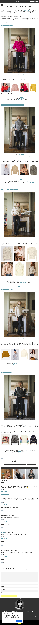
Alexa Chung (21, 99)
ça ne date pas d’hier (27, 10)
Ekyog (19, 286)
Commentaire (4, 571)
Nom (2, 583)
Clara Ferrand (21, 74)
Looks (32, 617)
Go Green (31, 616)
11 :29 (12, 524)
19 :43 (16, 494)
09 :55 (12, 559)
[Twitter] (13, 461)
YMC (14, 365)
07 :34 (16, 550)
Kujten (14, 367)
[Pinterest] (15, 461)
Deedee (19, 1)
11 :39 (17, 507)
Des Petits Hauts (34, 182)
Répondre (3, 491)
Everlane (15, 363)
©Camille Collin (21, 611)
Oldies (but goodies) (26, 618)
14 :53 (12, 532)
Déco (26, 616)
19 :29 (11, 482)
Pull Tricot (7, 280)
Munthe (23, 449)
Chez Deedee (27, 615)
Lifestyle (27, 617)
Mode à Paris (7, 464)
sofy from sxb (4, 494)
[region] (12, 617)
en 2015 (26, 426)
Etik (21, 179)
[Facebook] (11, 461)
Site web (3, 589)
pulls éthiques (13, 464)
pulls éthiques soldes (31, 464)
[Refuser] (37, 622)
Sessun (21, 97)
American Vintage (28, 450)
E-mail (2, 586)
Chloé (2, 532)
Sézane (22, 98)
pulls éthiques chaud (21, 464)
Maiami (19, 451)
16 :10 (11, 541)
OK (19, 623)
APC (16, 180)
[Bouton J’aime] (2, 459)
